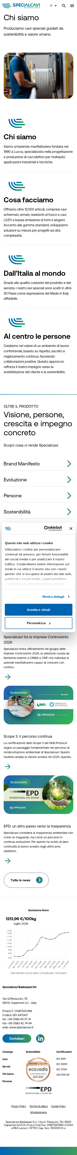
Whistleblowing (38, 1112)
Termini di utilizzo (38, 1106)
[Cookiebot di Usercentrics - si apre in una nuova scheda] (46, 528)
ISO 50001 (61, 1064)
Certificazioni (64, 1051)
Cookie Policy (58, 1106)
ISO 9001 (61, 1058)
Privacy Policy (18, 1106)
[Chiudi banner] (70, 528)
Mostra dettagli (53, 596)
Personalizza (36, 623)
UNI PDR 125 (62, 1074)
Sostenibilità (33, 1051)
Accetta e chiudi (38, 609)
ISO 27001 (61, 1069)
